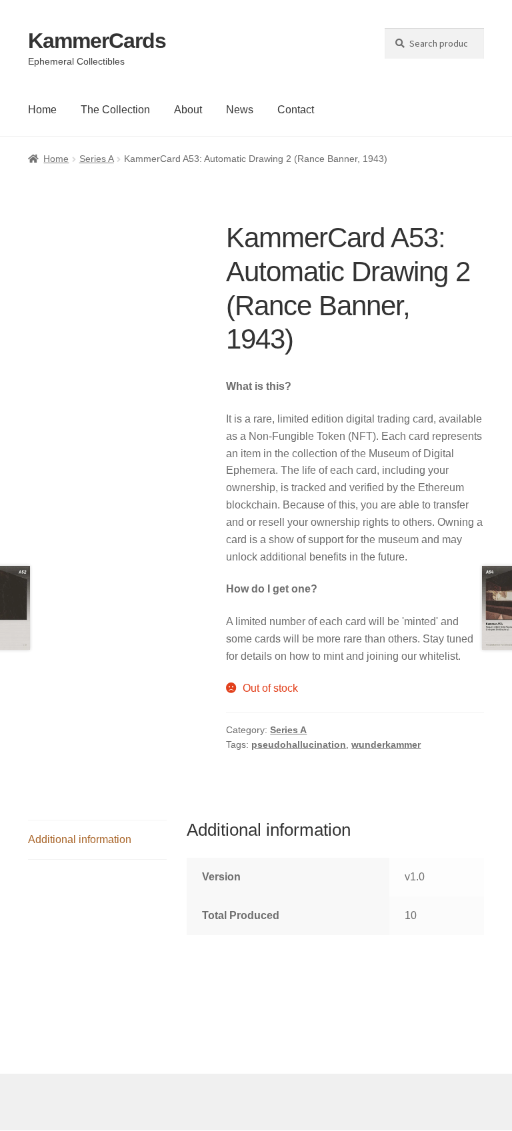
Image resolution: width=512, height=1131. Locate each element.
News (239, 109)
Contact (295, 109)
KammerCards (97, 41)
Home (42, 109)
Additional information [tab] (79, 839)
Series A (96, 158)
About (188, 109)
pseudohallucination (298, 744)
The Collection (115, 109)
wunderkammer (386, 744)
